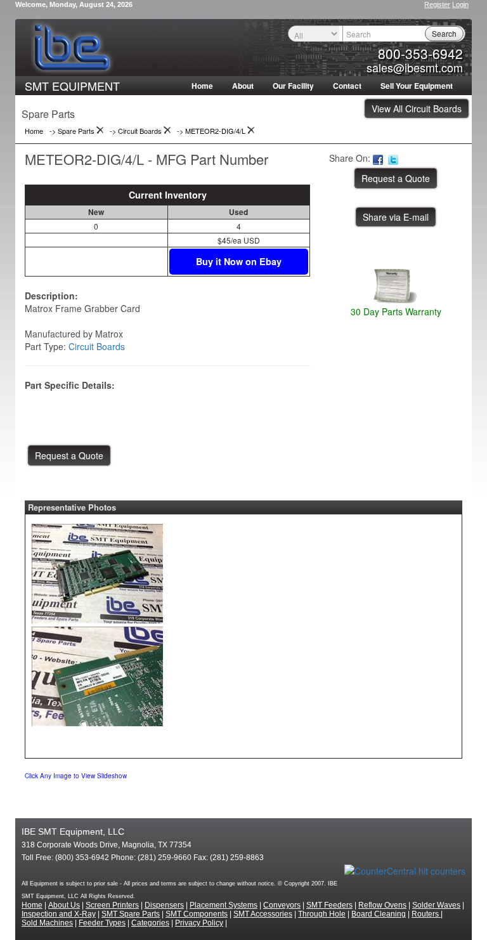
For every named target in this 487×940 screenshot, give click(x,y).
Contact (347, 85)
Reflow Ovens (382, 905)
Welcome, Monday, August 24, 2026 (74, 4)
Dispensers (164, 905)
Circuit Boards (96, 346)
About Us (64, 905)
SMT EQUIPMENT (72, 85)
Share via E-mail (396, 217)
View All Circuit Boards (417, 108)
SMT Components (197, 914)
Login (460, 4)
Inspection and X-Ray (59, 914)
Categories (150, 922)
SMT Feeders (329, 905)
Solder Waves (436, 905)
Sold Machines (47, 922)
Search (444, 33)
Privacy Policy (199, 922)
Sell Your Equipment (416, 85)
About (243, 85)
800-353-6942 (420, 53)
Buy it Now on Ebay (239, 261)
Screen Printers (112, 905)
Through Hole (322, 914)
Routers (426, 914)
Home (202, 85)
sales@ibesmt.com (415, 67)
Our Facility (293, 85)
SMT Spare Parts (130, 914)
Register (437, 4)
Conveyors (282, 905)
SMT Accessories (262, 914)
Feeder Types (102, 922)
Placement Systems (223, 905)
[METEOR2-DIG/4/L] (97, 571)
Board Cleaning (378, 914)
